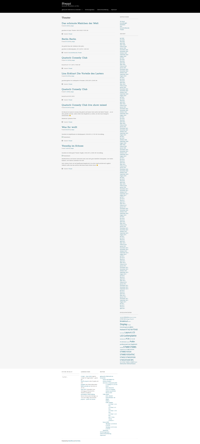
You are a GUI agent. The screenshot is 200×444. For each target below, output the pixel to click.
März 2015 (122, 243)
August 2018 (123, 176)
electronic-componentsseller (110, 383)
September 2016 (124, 213)
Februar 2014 (123, 264)
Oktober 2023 (123, 92)
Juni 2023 (122, 99)
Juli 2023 (122, 97)
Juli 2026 (122, 38)
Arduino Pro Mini (132, 317)
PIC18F (133, 339)
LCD (133, 332)
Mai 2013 (122, 277)
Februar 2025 (123, 66)
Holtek (122, 329)
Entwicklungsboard (124, 327)
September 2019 (124, 154)
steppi (72, 26)
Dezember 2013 (124, 267)
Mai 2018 (122, 180)
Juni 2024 (122, 79)
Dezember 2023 (124, 89)
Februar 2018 (123, 185)
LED (122, 335)
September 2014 (124, 252)
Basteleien (122, 24)
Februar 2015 (123, 244)
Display (123, 324)
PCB (127, 339)
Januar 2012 (123, 297)
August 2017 (123, 195)
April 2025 (122, 63)
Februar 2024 (123, 85)
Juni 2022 (122, 118)
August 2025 (123, 56)
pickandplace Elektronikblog (88, 394)
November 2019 (124, 151)
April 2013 (122, 279)
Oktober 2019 (123, 153)
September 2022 (124, 113)
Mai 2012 (122, 292)
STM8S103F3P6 (130, 349)
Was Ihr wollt (69, 127)
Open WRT (83, 389)
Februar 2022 (123, 125)
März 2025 (122, 64)
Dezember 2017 (124, 189)
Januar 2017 (123, 207)
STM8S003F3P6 (123, 349)
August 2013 (123, 274)
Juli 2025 (122, 58)
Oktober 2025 (123, 53)
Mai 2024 (122, 81)
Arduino (126, 317)
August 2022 (123, 115)
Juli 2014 (122, 256)
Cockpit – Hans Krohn (86, 376)
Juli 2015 (122, 236)
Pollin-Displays (109, 402)
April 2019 (122, 162)
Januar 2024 (123, 87)
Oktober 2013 (123, 270)
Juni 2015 (122, 238)
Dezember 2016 (124, 208)
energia (129, 324)
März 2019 (122, 164)
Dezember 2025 (124, 49)
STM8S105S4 (125, 351)
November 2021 (124, 130)
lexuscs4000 (106, 422)
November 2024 (124, 71)
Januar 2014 (123, 266)
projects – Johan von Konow (88, 399)
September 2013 (124, 272)
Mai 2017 (122, 200)
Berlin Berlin (69, 39)
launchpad (122, 332)
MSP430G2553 (123, 339)
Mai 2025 (122, 61)
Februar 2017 (123, 205)
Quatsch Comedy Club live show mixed (84, 105)
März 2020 (122, 144)
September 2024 (124, 74)
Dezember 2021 (124, 128)
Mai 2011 (122, 306)
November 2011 (124, 298)
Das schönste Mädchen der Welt (80, 23)
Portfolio (77, 441)
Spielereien (105, 430)
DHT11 (129, 321)
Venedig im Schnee (72, 145)
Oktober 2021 (123, 131)
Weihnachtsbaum (131, 363)
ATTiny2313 (131, 319)
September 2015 (124, 233)
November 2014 (124, 249)
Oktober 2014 (123, 251)
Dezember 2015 (124, 228)
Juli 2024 (122, 77)
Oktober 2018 (123, 172)
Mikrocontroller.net (85, 386)
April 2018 (122, 182)
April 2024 (122, 82)
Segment (134, 344)
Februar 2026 (123, 46)
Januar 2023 (123, 107)
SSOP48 (121, 347)
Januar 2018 (123, 187)
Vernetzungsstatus (89, 9)
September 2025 (124, 54)
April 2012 (122, 293)
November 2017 (124, 190)
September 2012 (124, 288)
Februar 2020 (123, 146)
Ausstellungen (123, 23)
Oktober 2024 (123, 72)
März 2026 (122, 45)
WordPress (71, 441)
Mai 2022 (122, 120)
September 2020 (124, 141)
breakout (124, 321)
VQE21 (136, 362)
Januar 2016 (123, 226)
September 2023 (124, 94)
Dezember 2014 (124, 248)
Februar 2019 (123, 166)
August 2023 (123, 95)
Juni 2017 (122, 198)
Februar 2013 (123, 282)
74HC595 (121, 317)
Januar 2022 (123, 126)
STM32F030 (130, 357)
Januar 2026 (123, 48)
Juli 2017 (122, 197)
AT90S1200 (123, 319)
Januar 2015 (123, 246)
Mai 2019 (122, 161)
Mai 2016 (122, 220)
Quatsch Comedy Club (74, 57)
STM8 (126, 346)
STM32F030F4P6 (127, 360)
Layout (128, 332)
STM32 (123, 357)
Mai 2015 (122, 239)
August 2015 (123, 234)
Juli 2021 (122, 136)
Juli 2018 (122, 177)
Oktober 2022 (123, 112)
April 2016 (122, 221)
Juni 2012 (122, 290)
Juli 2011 (122, 303)
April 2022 (122, 121)
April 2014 (122, 261)
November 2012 (124, 287)
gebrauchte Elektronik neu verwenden (71, 9)
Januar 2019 (123, 167)
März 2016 (122, 223)
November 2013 (124, 269)
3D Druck (122, 21)
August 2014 (123, 254)
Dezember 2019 (124, 149)
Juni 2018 (122, 179)
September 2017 (124, 194)
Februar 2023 (123, 105)
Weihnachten (123, 363)
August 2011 (123, 302)
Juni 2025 (122, 59)
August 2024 (123, 76)
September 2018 (124, 174)
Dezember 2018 (124, 169)
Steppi (66, 4)
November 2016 (124, 210)
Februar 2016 (123, 225)
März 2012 (122, 295)
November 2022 (124, 110)
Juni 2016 (122, 218)
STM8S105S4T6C (127, 354)
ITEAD (135, 329)
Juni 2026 (122, 40)
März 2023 (122, 103)
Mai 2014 (122, 259)
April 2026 (122, 43)
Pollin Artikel (106, 394)
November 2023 (124, 90)
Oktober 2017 (123, 192)
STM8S (132, 346)
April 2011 (122, 308)
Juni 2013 (122, 275)
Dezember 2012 (124, 285)
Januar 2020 (123, 148)
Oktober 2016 (123, 212)
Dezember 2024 (124, 69)
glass (131, 327)
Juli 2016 (122, 216)
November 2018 (124, 171)
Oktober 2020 (123, 139)
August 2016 (123, 215)
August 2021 (123, 135)
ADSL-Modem (109, 396)
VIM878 (132, 362)
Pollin (132, 341)
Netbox (107, 401)
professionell (124, 344)
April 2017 (122, 202)
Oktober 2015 (123, 231)
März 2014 (122, 262)
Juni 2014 (122, 257)
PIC (130, 339)
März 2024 (122, 84)
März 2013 (122, 280)
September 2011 (124, 300)
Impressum (114, 9)
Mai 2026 (122, 41)
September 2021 (124, 133)
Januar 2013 (123, 284)
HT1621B (128, 329)
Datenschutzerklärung (102, 9)
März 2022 (122, 123)
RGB (129, 344)
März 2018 (122, 184)
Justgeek (83, 384)
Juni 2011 (122, 305)
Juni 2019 (122, 159)
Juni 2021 (122, 138)
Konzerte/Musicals (73, 52)
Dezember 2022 (124, 108)
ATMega (127, 319)
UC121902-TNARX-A (125, 362)
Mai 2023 (122, 100)
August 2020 (123, 143)
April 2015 (122, 241)
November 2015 (124, 230)
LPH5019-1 (111, 420)
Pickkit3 (127, 341)
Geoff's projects (85, 381)
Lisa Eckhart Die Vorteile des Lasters (83, 73)
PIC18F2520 (123, 342)
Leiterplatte (130, 335)
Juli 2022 (122, 117)
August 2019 (123, 156)
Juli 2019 (122, 157)
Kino (121, 26)
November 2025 (124, 51)
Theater (70, 34)
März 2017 (122, 203)
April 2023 (122, 102)
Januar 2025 (123, 67)
